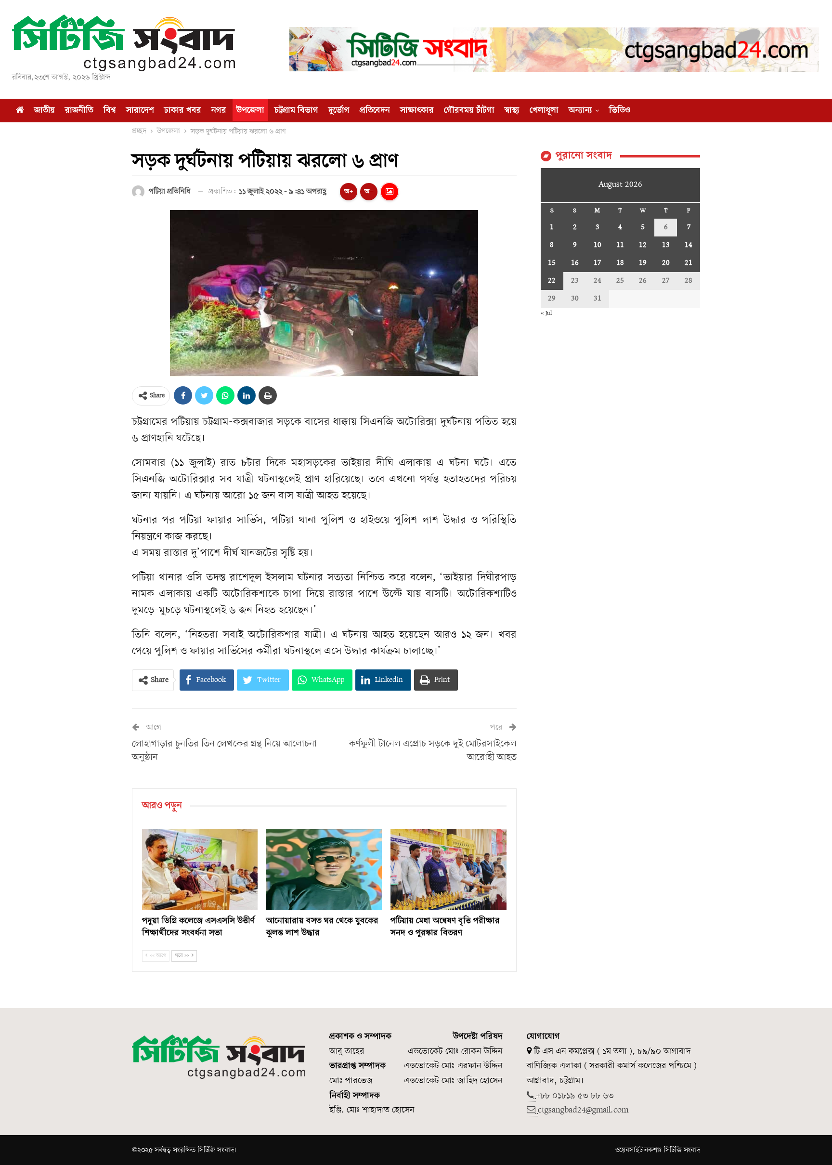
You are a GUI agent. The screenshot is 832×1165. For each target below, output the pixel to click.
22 (552, 280)
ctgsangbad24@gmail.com (583, 1110)
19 (643, 263)
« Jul (546, 313)
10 (597, 245)
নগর (218, 110)
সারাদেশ (140, 110)
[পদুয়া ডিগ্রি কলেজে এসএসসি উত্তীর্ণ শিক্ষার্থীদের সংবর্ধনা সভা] (200, 869)
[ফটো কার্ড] (389, 191)
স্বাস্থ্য (512, 110)
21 (688, 263)
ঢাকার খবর (182, 110)
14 (688, 245)
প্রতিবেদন (375, 110)
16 (575, 263)
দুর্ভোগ (339, 110)
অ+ (348, 191)
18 (620, 263)
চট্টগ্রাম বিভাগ (296, 110)
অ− (369, 191)
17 (597, 263)
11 (620, 245)
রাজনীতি (79, 110)
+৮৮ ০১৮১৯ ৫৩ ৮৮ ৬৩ (575, 1095)
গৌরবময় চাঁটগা (469, 110)
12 (643, 245)
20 (666, 263)
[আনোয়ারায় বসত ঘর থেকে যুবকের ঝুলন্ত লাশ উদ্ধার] (324, 869)
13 (666, 245)
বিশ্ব (110, 110)
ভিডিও (619, 110)
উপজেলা (250, 110)
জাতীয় (44, 110)
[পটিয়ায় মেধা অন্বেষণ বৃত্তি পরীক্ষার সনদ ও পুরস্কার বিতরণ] (448, 869)
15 (552, 263)
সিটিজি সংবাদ (681, 1150)
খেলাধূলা (544, 110)
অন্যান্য (580, 110)
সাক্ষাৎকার (417, 110)
